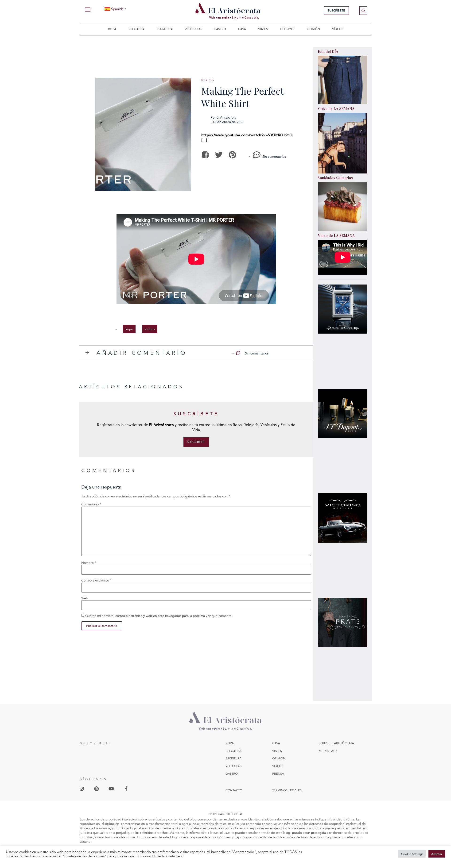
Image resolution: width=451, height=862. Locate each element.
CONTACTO (234, 790)
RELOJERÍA (233, 751)
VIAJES (277, 751)
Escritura (165, 29)
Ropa (112, 29)
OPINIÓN (278, 758)
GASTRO (232, 773)
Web (84, 598)
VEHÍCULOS (234, 766)
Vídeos (337, 29)
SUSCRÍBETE (96, 743)
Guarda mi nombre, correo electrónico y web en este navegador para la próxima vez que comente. (159, 616)
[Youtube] (111, 789)
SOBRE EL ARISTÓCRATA (336, 743)
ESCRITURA (233, 758)
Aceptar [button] (436, 854)
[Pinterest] (96, 789)
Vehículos (193, 29)
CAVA (276, 743)
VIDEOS (277, 766)
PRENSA (278, 773)
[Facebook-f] (126, 789)
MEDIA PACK (328, 751)
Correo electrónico (96, 580)
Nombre (88, 563)
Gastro (220, 29)
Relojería (136, 29)
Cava (242, 29)
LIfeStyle (287, 29)
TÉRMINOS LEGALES (287, 790)
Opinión (313, 29)
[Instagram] (82, 789)
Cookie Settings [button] (412, 854)
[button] (205, 155)
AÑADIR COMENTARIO (142, 353)
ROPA (230, 743)
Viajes (263, 29)
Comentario (91, 504)
